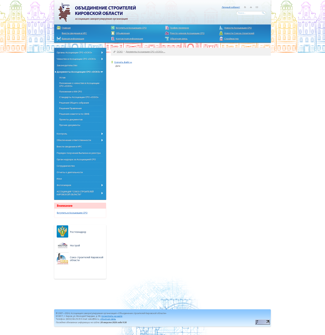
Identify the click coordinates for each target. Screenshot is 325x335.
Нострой (75, 245)
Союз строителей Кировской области (86, 259)
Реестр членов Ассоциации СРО (187, 33)
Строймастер (231, 38)
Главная (66, 27)
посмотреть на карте (111, 316)
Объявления (123, 33)
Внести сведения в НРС (74, 33)
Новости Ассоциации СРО (238, 27)
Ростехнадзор (78, 231)
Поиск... (242, 13)
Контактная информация (129, 38)
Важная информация (73, 38)
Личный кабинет (231, 7)
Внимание (64, 206)
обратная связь (108, 319)
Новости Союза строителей (239, 33)
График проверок (179, 27)
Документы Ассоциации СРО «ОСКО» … (145, 51)
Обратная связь (179, 38)
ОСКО (120, 51)
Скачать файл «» (123, 62)
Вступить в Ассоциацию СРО (131, 27)
